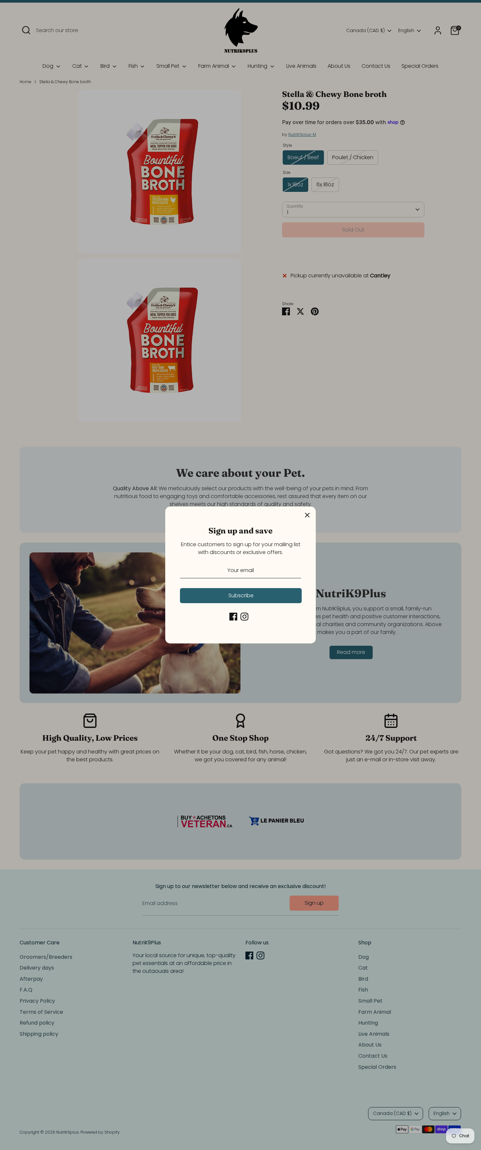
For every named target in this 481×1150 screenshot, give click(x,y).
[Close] (307, 515)
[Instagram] (244, 617)
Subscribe (241, 595)
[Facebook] (233, 617)
